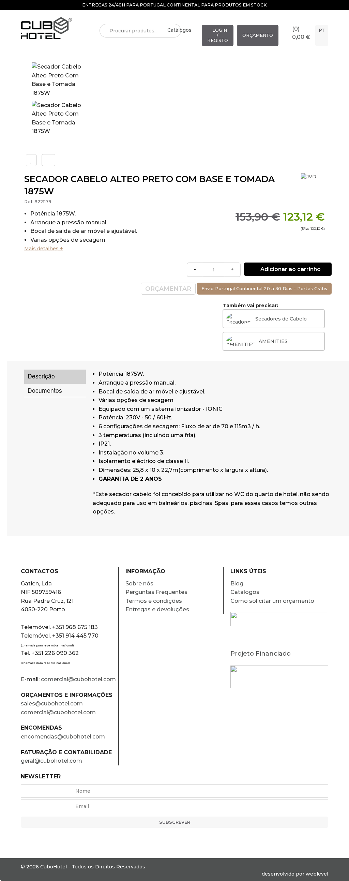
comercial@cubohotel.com (78, 679)
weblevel (317, 874)
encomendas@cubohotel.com (63, 736)
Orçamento (257, 35)
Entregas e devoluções (157, 609)
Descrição (41, 376)
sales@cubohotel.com (52, 703)
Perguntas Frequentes (156, 592)
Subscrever (174, 822)
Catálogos (179, 30)
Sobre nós (139, 583)
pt (322, 30)
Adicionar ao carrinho (290, 269)
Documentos (45, 390)
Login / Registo (217, 35)
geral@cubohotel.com (51, 761)
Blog (236, 583)
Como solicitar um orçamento (272, 601)
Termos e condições (153, 601)
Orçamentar (168, 288)
